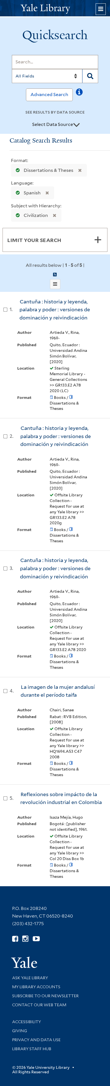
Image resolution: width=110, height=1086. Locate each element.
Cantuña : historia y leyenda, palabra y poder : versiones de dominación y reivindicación (54, 310)
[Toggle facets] (97, 239)
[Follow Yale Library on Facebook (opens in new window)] (15, 938)
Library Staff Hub (31, 1049)
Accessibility (26, 1022)
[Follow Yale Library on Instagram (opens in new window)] (25, 938)
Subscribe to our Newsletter (45, 996)
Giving (19, 1031)
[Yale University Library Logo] (55, 8)
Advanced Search (49, 94)
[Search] (90, 76)
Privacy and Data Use (36, 1040)
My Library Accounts (36, 987)
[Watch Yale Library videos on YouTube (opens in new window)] (36, 938)
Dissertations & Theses (48, 170)
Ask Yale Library (30, 978)
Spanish (32, 193)
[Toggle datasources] (76, 124)
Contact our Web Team (39, 1005)
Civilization (36, 215)
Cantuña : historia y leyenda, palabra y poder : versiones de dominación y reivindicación (55, 436)
